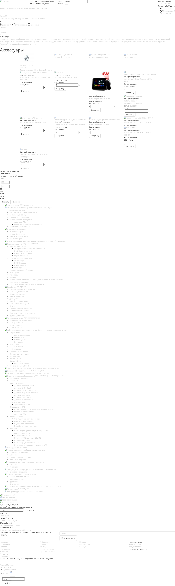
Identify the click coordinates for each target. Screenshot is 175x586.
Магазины (4, 554)
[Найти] (66, 4)
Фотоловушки (12, 44)
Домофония (85, 39)
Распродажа (65, 41)
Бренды (82, 547)
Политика (4, 556)
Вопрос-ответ (84, 544)
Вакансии (4, 551)
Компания (4, 542)
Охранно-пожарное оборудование (46, 41)
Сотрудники (5, 549)
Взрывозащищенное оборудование (50, 39)
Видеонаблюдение (72, 39)
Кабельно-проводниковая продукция (122, 39)
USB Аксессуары (26, 65)
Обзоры (43, 544)
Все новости (5, 516)
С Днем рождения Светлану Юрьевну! (15, 530)
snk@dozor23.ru (135, 547)
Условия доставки (47, 549)
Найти (7, 583)
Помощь (43, 547)
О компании (5, 544)
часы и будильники (62, 57)
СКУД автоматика (139, 41)
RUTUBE (6, 573)
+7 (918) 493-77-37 (165, 3)
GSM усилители (6, 39)
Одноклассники (9, 569)
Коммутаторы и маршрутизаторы (151, 39)
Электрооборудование (27, 44)
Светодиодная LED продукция (120, 41)
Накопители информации (21, 41)
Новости (3, 547)
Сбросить (16, 202)
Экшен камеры (130, 57)
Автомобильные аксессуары (24, 39)
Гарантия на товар (47, 551)
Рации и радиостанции (79, 41)
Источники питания (98, 39)
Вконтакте (7, 567)
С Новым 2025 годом (8, 520)
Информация (45, 542)
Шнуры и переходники (98, 57)
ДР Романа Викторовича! (10, 525)
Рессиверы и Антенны (98, 41)
